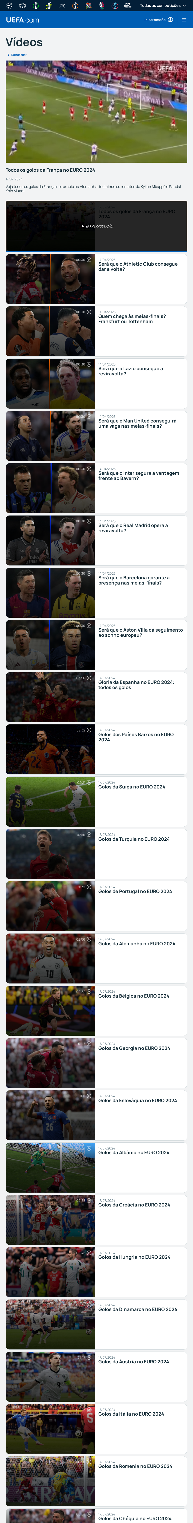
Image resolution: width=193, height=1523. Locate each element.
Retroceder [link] (19, 55)
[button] (182, 19)
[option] (96, 226)
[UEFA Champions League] (9, 5)
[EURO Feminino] (115, 5)
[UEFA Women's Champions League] (22, 5)
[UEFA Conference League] (36, 5)
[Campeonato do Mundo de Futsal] (128, 5)
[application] (96, 112)
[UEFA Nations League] (88, 5)
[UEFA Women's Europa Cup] (49, 5)
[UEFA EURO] (101, 5)
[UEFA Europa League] (75, 5)
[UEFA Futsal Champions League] (62, 5)
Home (23, 20)
